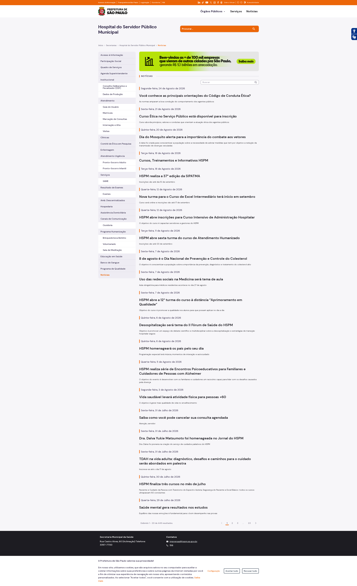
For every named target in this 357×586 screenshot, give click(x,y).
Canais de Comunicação (114, 218)
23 (249, 523)
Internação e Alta (111, 125)
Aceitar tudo (231, 571)
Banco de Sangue (110, 262)
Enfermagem (107, 149)
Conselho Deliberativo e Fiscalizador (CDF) (115, 87)
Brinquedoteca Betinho (114, 238)
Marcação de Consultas (115, 119)
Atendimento (107, 100)
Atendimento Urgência (113, 156)
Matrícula (108, 113)
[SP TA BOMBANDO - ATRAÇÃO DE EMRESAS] (199, 61)
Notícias (105, 274)
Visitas (106, 131)
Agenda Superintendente (114, 73)
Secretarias (111, 45)
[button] (255, 523)
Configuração (214, 571)
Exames (107, 194)
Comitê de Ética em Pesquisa (116, 143)
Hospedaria (107, 206)
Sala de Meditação (112, 250)
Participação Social (111, 61)
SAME (105, 181)
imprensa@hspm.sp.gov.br (183, 541)
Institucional (107, 79)
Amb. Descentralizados (113, 200)
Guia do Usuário (111, 107)
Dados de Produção (113, 94)
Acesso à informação (107, 2)
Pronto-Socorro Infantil (114, 168)
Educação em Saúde (111, 256)
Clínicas (105, 137)
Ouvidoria (156, 2)
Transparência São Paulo (128, 2)
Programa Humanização (113, 231)
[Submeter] (255, 82)
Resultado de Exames (112, 187)
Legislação (145, 2)
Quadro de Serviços (111, 67)
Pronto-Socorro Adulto (114, 162)
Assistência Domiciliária (113, 212)
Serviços (105, 174)
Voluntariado (109, 244)
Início (100, 45)
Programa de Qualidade (113, 268)
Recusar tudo (250, 571)
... (243, 523)
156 (163, 2)
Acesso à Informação (112, 55)
